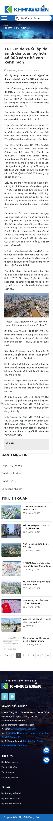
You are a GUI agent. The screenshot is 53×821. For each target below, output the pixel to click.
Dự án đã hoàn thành (11, 803)
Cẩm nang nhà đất (11, 488)
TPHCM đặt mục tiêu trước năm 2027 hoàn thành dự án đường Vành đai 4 (37, 564)
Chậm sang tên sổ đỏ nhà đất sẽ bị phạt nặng (35, 601)
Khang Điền (11, 733)
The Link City (29, 741)
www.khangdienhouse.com (23, 729)
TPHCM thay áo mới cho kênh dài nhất (35, 508)
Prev (7, 655)
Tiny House (44, 817)
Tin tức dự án (8, 481)
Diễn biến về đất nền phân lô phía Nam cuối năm (37, 620)
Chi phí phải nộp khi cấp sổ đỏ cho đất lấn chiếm (36, 639)
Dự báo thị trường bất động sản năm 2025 (36, 583)
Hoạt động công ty (11, 465)
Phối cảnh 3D (14, 737)
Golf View (22, 745)
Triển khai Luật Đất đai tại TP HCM (36, 545)
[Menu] (4, 18)
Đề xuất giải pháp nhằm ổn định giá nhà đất (36, 526)
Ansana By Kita (8, 745)
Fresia (40, 741)
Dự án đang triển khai (11, 793)
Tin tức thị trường (11, 473)
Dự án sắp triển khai (10, 798)
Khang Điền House (27, 733)
